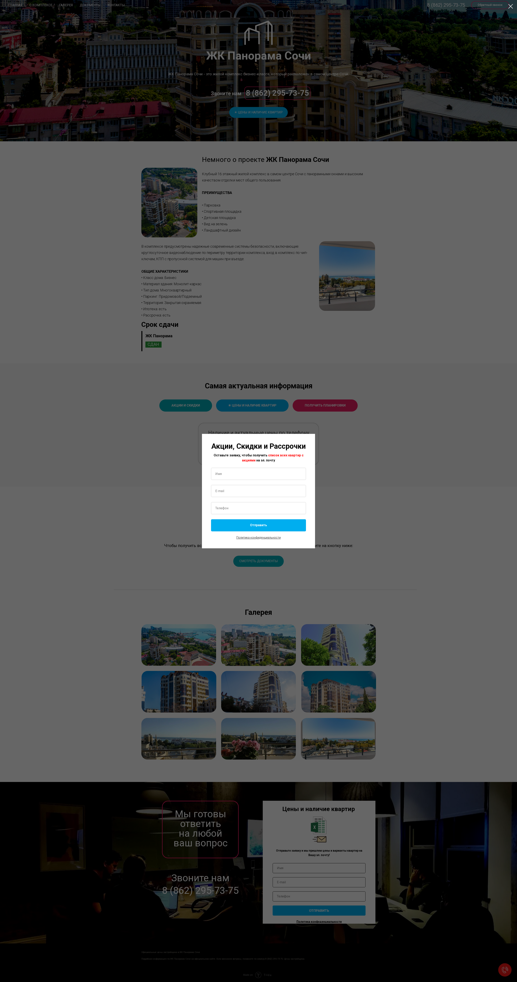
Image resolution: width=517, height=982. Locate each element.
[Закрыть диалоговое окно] (510, 6)
